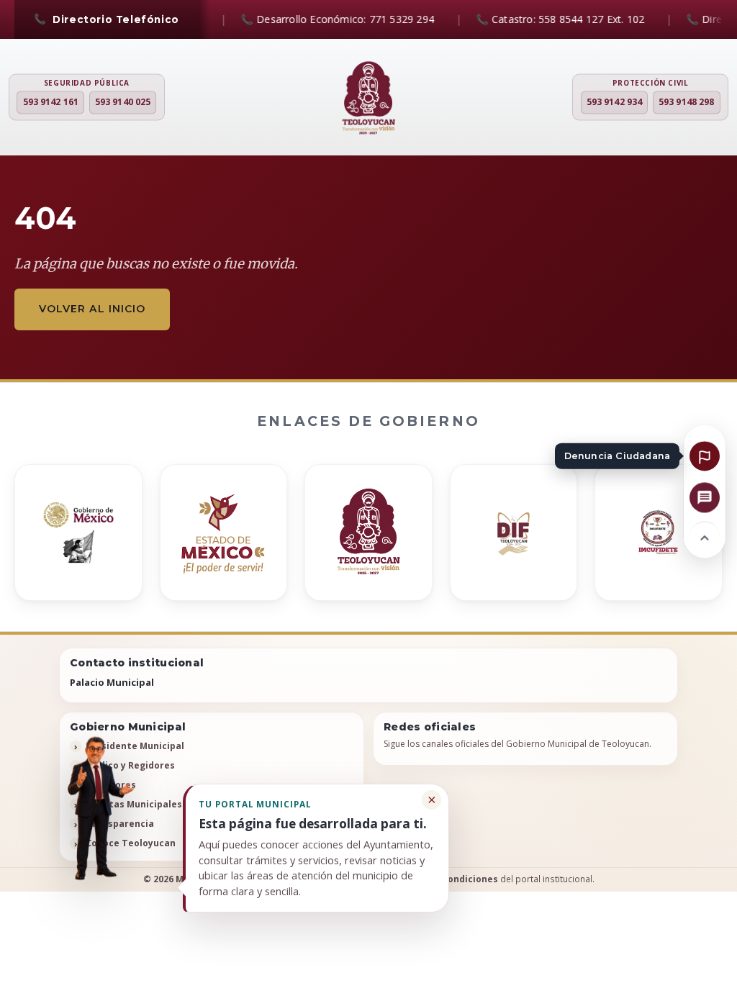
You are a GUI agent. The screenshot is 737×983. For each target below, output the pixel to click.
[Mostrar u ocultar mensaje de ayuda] (95, 809)
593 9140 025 (122, 102)
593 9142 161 (50, 102)
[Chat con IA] (704, 497)
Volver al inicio (92, 308)
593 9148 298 (686, 102)
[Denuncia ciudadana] (704, 455)
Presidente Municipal (135, 746)
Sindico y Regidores (130, 765)
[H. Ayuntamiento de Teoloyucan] (368, 98)
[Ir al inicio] (704, 536)
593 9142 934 (614, 102)
